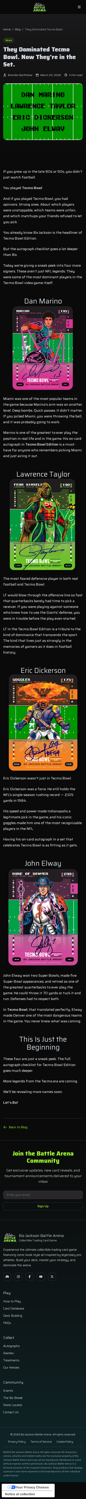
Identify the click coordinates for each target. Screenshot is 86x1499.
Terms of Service (41, 1442)
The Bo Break (13, 1397)
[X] (52, 1277)
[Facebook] (30, 1277)
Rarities (8, 1353)
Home (7, 29)
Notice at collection (20, 1494)
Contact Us (11, 1412)
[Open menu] (79, 7)
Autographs (11, 1345)
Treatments (11, 1360)
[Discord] (7, 1277)
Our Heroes (11, 1367)
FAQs (7, 1322)
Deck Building (12, 1315)
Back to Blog (18, 1127)
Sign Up (43, 1206)
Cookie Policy (65, 1442)
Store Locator (12, 1404)
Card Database (13, 1308)
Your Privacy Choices (32, 1487)
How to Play (12, 1301)
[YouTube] (41, 1277)
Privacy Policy (17, 1442)
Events (8, 1390)
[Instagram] (18, 1277)
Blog (18, 29)
